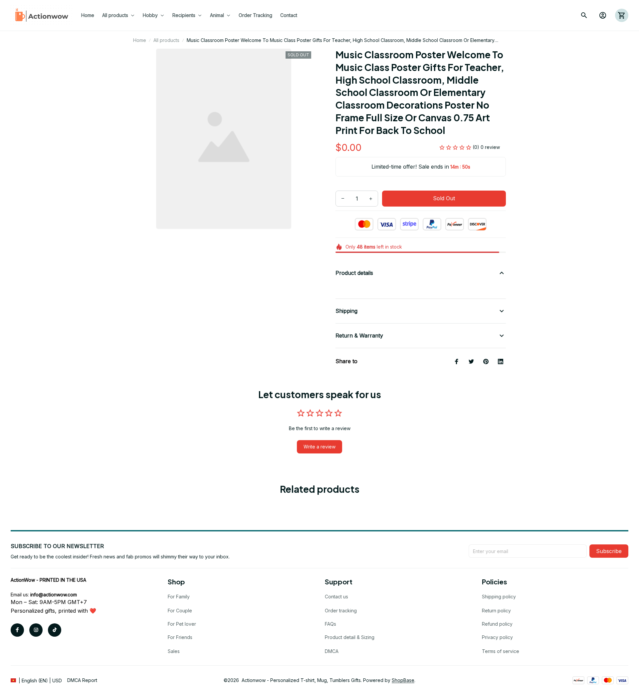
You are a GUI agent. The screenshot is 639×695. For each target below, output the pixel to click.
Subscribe (609, 551)
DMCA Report (82, 680)
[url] (53, 594)
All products (166, 40)
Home (139, 40)
